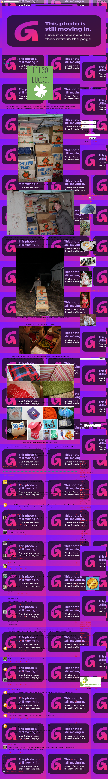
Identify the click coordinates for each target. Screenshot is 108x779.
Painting (82, 509)
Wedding (82, 543)
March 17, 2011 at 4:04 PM (17, 524)
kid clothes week (84, 500)
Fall (81, 485)
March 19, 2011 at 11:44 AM (18, 707)
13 (76, 622)
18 (76, 689)
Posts (84, 122)
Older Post (74, 760)
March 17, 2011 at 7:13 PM (17, 579)
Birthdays (82, 468)
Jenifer (10, 540)
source (40, 102)
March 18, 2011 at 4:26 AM (18, 617)
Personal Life (13, 466)
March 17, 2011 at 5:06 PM (17, 558)
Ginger (10, 573)
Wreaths (82, 544)
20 (76, 712)
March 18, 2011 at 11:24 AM (18, 661)
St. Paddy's (22, 466)
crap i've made (83, 630)
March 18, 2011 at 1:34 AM (18, 604)
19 (76, 702)
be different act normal (85, 624)
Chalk (81, 474)
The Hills (10, 744)
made (81, 639)
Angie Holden (12, 666)
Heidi (9, 478)
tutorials (82, 539)
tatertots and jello (84, 645)
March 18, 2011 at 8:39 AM (18, 651)
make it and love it (84, 641)
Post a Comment (8, 757)
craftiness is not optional (86, 628)
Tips (81, 537)
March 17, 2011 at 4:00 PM (17, 509)
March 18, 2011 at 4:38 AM (18, 640)
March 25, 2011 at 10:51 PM (18, 752)
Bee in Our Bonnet (84, 626)
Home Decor (83, 496)
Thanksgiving (83, 533)
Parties (81, 513)
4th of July (82, 461)
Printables (82, 517)
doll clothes (83, 481)
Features (82, 487)
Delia (9, 702)
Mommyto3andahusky (14, 514)
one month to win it (85, 507)
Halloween (82, 491)
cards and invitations (85, 472)
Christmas (82, 476)
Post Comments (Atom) (17, 764)
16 (76, 666)
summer (82, 530)
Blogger (96, 688)
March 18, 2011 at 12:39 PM (18, 672)
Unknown (11, 502)
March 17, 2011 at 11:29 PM (18, 594)
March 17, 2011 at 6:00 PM (17, 568)
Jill (9, 656)
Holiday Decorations (85, 494)
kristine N (11, 712)
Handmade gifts (84, 493)
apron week (83, 463)
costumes (82, 480)
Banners (82, 467)
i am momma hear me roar (86, 635)
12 (76, 609)
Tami (9, 645)
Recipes (82, 518)
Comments (85, 126)
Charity (10, 584)
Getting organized (84, 489)
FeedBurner (96, 142)
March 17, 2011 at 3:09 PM (17, 484)
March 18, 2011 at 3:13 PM (17, 684)
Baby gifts (82, 465)
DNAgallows (11, 676)
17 (76, 677)
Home (40, 760)
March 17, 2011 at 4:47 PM (17, 547)
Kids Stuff (82, 502)
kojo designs (83, 637)
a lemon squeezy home (85, 622)
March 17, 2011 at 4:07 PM (17, 535)
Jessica (10, 563)
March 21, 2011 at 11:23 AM (18, 718)
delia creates (83, 632)
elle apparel (82, 633)
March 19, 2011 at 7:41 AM (18, 697)
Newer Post (6, 760)
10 (76, 584)
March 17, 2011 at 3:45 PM (17, 497)
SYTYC (82, 531)
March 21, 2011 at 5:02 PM (17, 739)
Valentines (82, 541)
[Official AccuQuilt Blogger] (92, 589)
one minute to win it (85, 506)
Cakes (81, 470)
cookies (82, 478)
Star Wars (82, 528)
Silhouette (82, 524)
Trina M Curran (12, 689)
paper (81, 511)
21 (76, 723)
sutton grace (83, 643)
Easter (81, 483)
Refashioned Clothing (85, 520)
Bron (9, 609)
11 (76, 599)
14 (76, 645)
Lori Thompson (12, 529)
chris (9, 552)
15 (76, 656)
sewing (81, 522)
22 (76, 744)
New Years (82, 504)
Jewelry (82, 498)
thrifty (81, 535)
